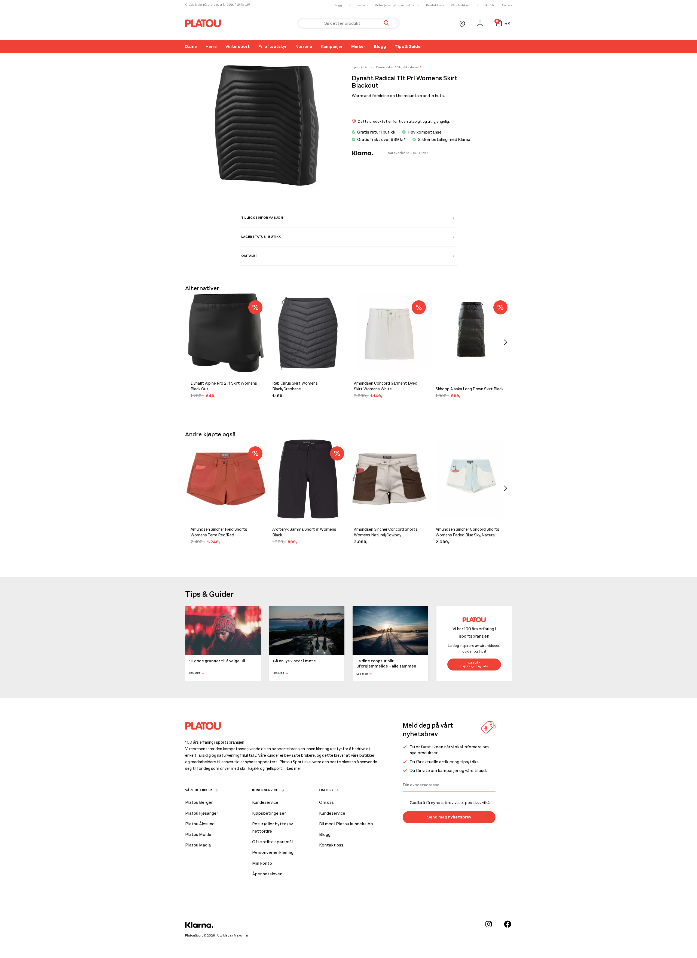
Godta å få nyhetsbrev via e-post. (450, 802)
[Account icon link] (480, 23)
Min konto (262, 863)
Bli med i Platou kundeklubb (346, 824)
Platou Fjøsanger (201, 813)
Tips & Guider (408, 46)
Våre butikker (460, 5)
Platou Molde (198, 834)
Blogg (338, 5)
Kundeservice (358, 5)
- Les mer (292, 768)
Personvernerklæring (273, 852)
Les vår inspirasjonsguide (474, 664)
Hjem (356, 67)
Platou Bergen (199, 802)
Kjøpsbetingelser (269, 813)
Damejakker (384, 67)
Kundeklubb (485, 5)
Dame (191, 46)
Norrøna (303, 46)
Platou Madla (198, 845)
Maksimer (241, 935)
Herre (211, 46)
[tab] (348, 217)
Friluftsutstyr (272, 46)
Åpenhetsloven (267, 874)
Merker (358, 46)
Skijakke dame (407, 67)
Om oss (506, 5)
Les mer (195, 673)
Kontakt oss (435, 5)
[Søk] (386, 23)
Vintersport (237, 46)
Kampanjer (332, 46)
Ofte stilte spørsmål (272, 842)
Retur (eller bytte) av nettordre (397, 5)
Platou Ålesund (200, 824)
